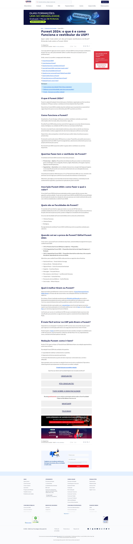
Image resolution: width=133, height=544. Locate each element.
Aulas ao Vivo (92, 485)
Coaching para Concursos (73, 483)
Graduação (38, 5)
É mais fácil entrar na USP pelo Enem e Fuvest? (54, 78)
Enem (46, 293)
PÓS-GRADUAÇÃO (66, 384)
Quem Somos (26, 481)
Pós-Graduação (49, 5)
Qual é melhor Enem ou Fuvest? (50, 75)
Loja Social (26, 487)
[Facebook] (104, 529)
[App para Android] (95, 529)
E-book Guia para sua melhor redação (66, 367)
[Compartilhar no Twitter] (85, 46)
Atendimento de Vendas (52, 485)
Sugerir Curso (92, 489)
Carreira (81, 5)
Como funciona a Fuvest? (49, 63)
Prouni (88, 307)
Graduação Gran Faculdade (50, 28)
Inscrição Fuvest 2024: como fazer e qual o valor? (55, 68)
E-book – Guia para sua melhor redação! (53, 92)
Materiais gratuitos (105, 5)
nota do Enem (66, 305)
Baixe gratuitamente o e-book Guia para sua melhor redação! (66, 422)
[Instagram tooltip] (99, 529)
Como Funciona (27, 483)
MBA (59, 5)
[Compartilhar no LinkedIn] (87, 46)
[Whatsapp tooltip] (102, 529)
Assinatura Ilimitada (72, 481)
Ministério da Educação (73, 298)
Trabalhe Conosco (27, 491)
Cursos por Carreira (72, 493)
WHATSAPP (66, 404)
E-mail (48, 487)
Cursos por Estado (71, 496)
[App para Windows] (88, 529)
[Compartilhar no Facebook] (83, 46)
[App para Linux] (90, 529)
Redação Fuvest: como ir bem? (50, 80)
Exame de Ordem (71, 485)
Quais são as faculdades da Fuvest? (51, 70)
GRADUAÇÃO (66, 376)
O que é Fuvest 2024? (48, 60)
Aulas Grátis (92, 487)
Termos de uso (66, 528)
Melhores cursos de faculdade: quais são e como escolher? (58, 89)
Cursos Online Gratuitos (73, 502)
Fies (42, 309)
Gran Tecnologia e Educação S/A (56, 536)
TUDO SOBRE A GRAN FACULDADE (66, 391)
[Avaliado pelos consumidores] (105, 519)
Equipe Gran (45, 45)
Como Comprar (27, 485)
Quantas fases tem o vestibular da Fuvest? (53, 65)
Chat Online (49, 483)
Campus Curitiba (92, 5)
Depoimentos (92, 481)
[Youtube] (97, 529)
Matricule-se (105, 2)
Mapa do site (76, 528)
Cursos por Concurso (72, 491)
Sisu (78, 307)
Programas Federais (69, 5)
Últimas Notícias (27, 5)
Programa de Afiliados (28, 489)
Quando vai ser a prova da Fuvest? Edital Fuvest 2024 (56, 73)
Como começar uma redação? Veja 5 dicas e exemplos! (57, 87)
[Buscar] (37, 2)
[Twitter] (106, 529)
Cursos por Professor (72, 498)
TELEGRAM (66, 411)
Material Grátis (92, 483)
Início (42, 28)
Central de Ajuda (50, 481)
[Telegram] (108, 529)
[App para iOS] (92, 529)
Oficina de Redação (72, 500)
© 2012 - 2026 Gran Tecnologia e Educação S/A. (35, 528)
